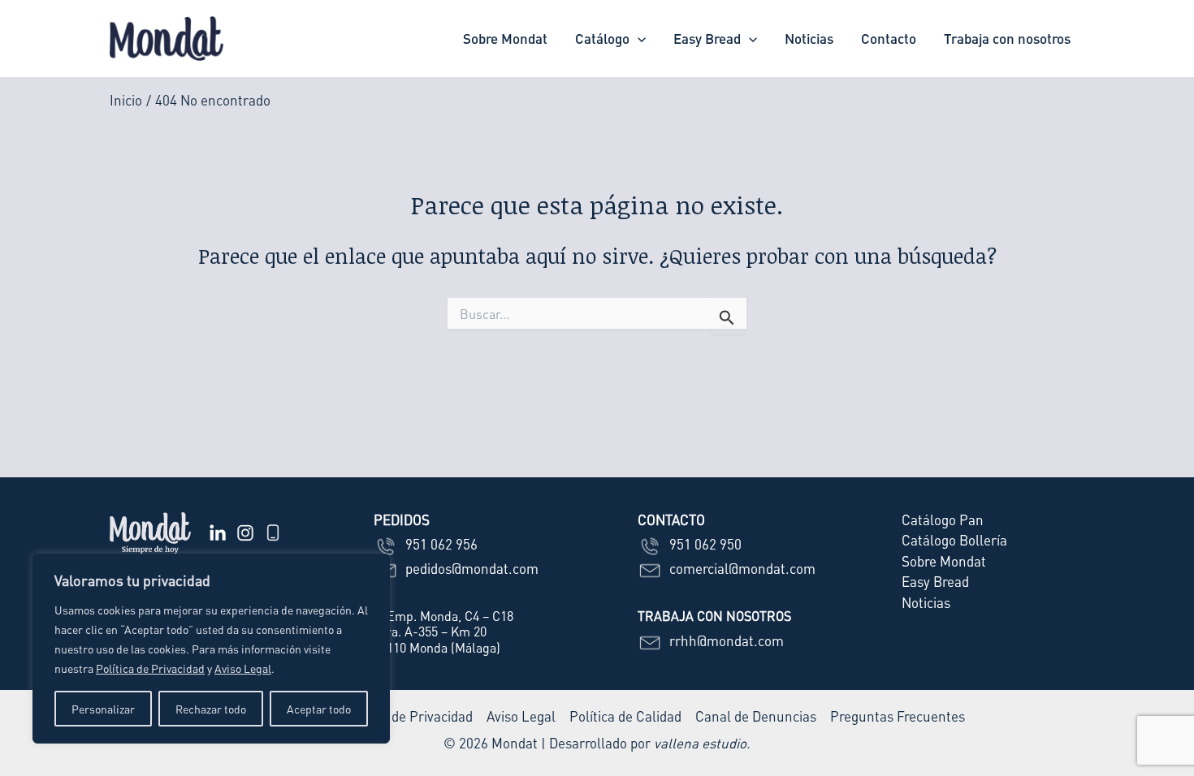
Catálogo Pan (943, 519)
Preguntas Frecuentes (897, 716)
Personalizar (103, 708)
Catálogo (602, 38)
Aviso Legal (242, 668)
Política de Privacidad (150, 668)
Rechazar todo (210, 708)
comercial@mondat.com (740, 568)
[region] (211, 649)
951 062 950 (704, 544)
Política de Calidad (625, 716)
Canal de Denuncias (755, 716)
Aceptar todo (319, 708)
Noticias (809, 38)
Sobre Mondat (505, 38)
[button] (637, 39)
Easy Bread (707, 38)
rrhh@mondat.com (725, 640)
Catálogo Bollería (954, 540)
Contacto (888, 38)
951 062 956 (440, 544)
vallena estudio (700, 743)
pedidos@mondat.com (470, 568)
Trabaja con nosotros (1007, 38)
